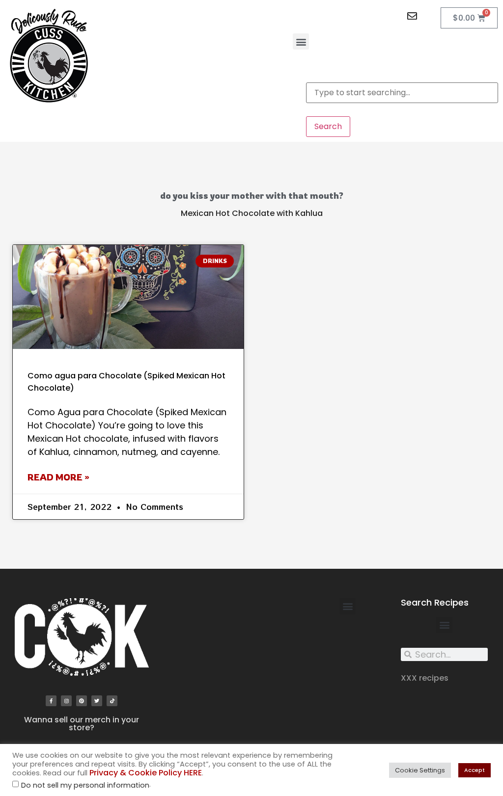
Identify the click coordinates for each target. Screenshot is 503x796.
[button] (301, 41)
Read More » (58, 477)
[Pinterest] (81, 700)
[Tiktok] (112, 700)
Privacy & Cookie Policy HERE (145, 772)
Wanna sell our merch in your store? (81, 723)
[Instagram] (66, 700)
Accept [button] (474, 770)
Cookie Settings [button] (420, 770)
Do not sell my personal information (85, 785)
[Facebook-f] (51, 700)
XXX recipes (424, 678)
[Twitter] (96, 700)
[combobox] (402, 92)
